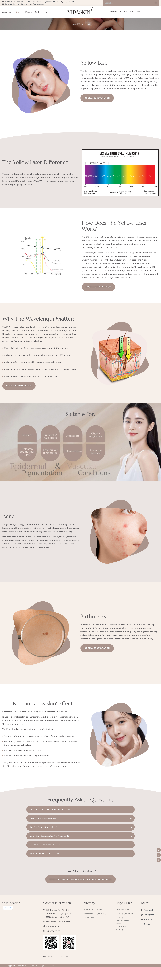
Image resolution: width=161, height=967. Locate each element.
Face (27, 12)
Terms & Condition (124, 914)
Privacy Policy (122, 910)
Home (74, 24)
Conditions (113, 11)
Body (37, 12)
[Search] (156, 3)
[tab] (80, 809)
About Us (6, 12)
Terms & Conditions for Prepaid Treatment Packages (122, 924)
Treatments (89, 914)
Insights (124, 11)
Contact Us (135, 11)
